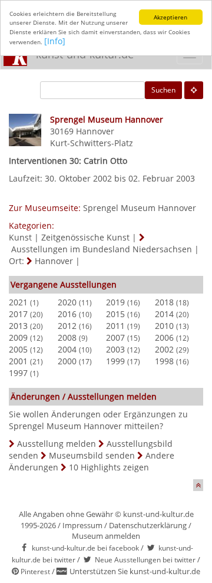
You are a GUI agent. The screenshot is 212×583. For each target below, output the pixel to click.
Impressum (82, 525)
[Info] (54, 41)
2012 (67, 325)
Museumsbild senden (92, 455)
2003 (115, 349)
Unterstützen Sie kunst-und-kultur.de (134, 571)
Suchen (163, 90)
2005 (18, 349)
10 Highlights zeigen (109, 467)
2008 (67, 337)
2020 (67, 302)
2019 (115, 302)
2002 (164, 349)
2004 (67, 349)
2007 (115, 337)
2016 (67, 314)
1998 (164, 361)
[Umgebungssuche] (193, 90)
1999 (115, 361)
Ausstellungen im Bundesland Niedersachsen (101, 249)
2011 (115, 325)
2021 (18, 302)
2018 (164, 302)
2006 (164, 337)
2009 (18, 337)
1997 (18, 372)
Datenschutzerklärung (148, 525)
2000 (67, 361)
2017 (18, 314)
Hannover (95, 131)
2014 (164, 314)
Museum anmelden (106, 536)
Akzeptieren (170, 17)
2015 (115, 314)
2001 (18, 361)
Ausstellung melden (56, 443)
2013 (18, 325)
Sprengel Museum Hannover (139, 207)
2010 (164, 325)
